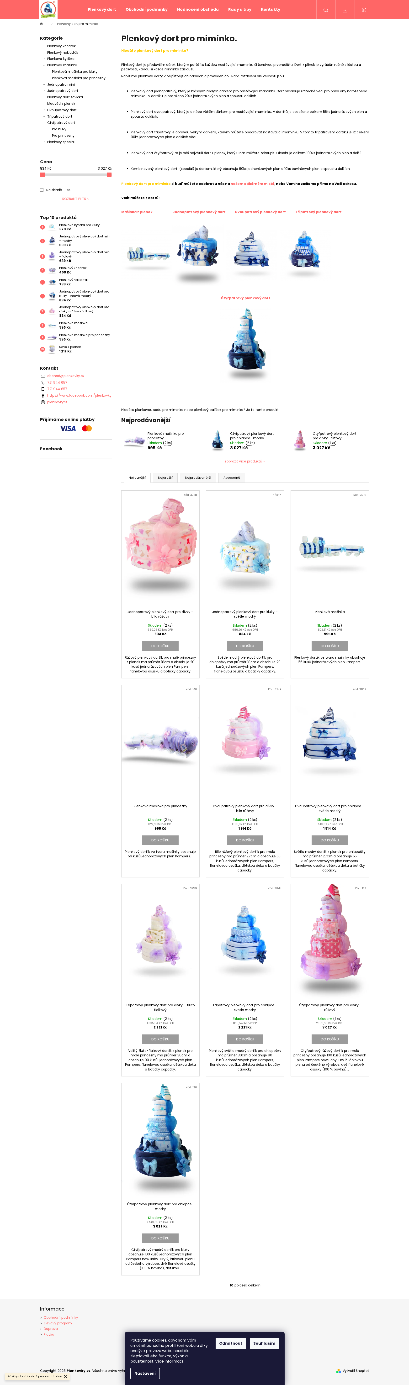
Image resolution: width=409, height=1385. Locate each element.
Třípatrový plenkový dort (318, 212)
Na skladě (58, 190)
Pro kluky (59, 129)
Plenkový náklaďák (62, 52)
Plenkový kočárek (61, 46)
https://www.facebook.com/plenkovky (79, 395)
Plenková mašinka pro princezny (79, 78)
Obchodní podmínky (61, 1317)
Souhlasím (264, 1343)
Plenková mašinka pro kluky (74, 71)
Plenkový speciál (60, 142)
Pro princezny (63, 135)
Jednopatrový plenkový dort (199, 212)
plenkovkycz (57, 402)
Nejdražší (165, 477)
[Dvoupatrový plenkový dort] (251, 254)
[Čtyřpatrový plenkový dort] (245, 346)
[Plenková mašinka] (146, 254)
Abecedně (231, 477)
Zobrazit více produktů (243, 461)
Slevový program (58, 1323)
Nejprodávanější (198, 477)
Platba (49, 1334)
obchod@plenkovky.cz (66, 375)
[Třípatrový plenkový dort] (305, 254)
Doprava (51, 1328)
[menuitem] (102, 9)
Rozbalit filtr (74, 198)
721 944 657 (57, 382)
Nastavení (145, 1373)
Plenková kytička (60, 58)
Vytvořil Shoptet (356, 1371)
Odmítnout (230, 1343)
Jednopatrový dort (62, 90)
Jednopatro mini (61, 84)
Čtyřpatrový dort (61, 122)
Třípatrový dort (59, 116)
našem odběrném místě (252, 183)
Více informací (169, 1361)
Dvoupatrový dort (62, 110)
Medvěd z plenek (61, 103)
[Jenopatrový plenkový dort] (198, 254)
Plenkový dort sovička (65, 97)
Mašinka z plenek (137, 212)
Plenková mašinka (62, 65)
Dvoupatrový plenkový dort (261, 212)
